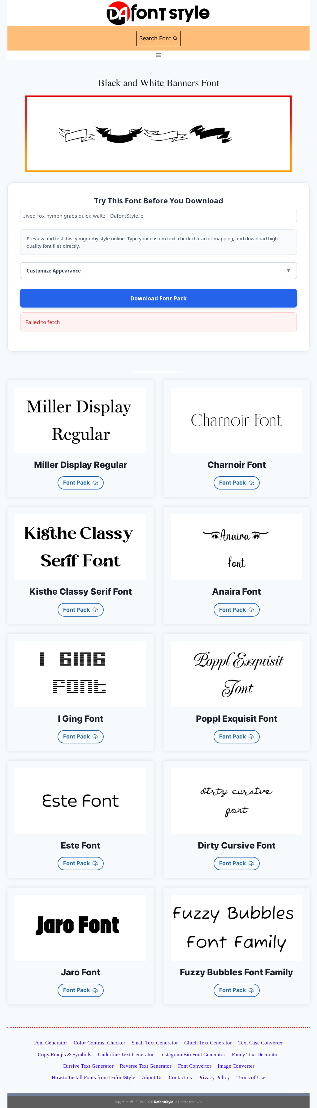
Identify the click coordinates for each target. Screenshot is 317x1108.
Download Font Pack (158, 298)
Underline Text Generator (126, 1054)
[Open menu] (158, 55)
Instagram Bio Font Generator (192, 1054)
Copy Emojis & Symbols (64, 1054)
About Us (152, 1077)
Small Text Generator (155, 1043)
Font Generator (50, 1043)
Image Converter (236, 1066)
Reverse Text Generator (146, 1066)
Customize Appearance (54, 271)
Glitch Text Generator (208, 1043)
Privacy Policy (214, 1077)
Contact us (180, 1077)
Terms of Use (251, 1077)
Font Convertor (194, 1066)
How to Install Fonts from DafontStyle (93, 1077)
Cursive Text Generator (88, 1066)
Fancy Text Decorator (255, 1054)
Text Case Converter (260, 1043)
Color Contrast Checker (99, 1043)
